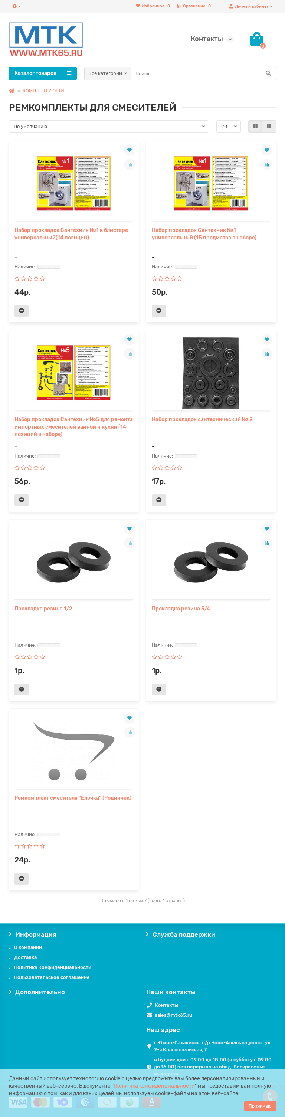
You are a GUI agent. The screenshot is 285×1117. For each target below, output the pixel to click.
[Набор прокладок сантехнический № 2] (211, 373)
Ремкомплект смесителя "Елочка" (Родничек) (72, 798)
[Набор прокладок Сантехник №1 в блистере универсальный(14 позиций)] (73, 184)
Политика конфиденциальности (154, 1086)
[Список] (269, 126)
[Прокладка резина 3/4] (211, 562)
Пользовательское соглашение (52, 977)
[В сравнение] (129, 164)
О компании (28, 947)
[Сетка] (255, 126)
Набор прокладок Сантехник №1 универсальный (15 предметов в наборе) (204, 234)
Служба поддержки (184, 934)
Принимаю (260, 1106)
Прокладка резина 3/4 (181, 609)
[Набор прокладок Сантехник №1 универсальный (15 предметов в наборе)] (211, 184)
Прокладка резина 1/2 (43, 609)
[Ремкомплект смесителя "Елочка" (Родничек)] (73, 751)
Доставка (25, 957)
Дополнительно (40, 992)
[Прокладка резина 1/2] (73, 562)
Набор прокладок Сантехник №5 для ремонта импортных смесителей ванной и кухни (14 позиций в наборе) (73, 427)
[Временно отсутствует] (21, 311)
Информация (35, 934)
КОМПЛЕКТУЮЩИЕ (45, 91)
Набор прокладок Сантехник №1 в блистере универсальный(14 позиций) (71, 234)
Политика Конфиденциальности (52, 967)
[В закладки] (129, 150)
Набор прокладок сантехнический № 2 (202, 419)
